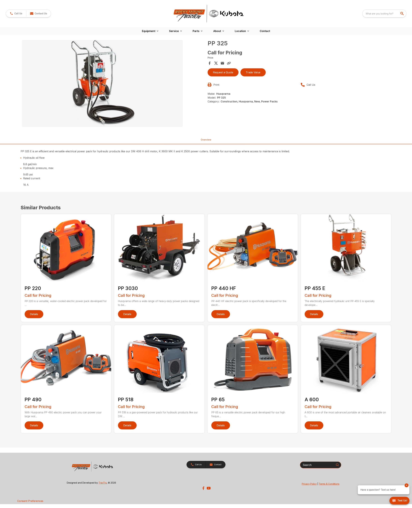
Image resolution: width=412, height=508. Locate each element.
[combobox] (384, 13)
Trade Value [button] (253, 72)
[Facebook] (203, 488)
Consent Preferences (30, 501)
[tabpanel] (113, 84)
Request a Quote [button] (223, 72)
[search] (402, 13)
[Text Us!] (399, 501)
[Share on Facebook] (209, 63)
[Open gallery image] (102, 83)
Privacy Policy (309, 483)
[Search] (337, 464)
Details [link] (34, 314)
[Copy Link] (229, 63)
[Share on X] (216, 63)
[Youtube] (209, 488)
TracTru (102, 482)
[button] (16, 13)
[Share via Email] (222, 63)
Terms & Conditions (329, 483)
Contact (265, 31)
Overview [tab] (206, 139)
